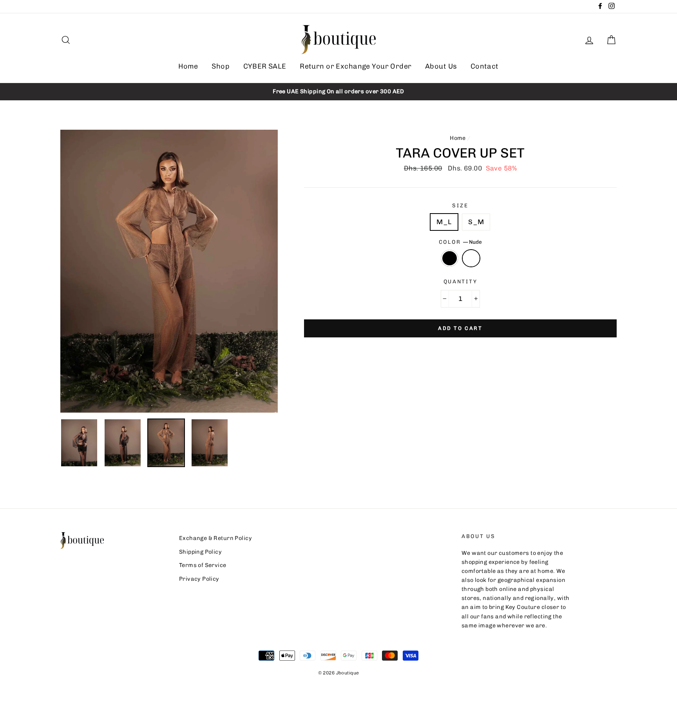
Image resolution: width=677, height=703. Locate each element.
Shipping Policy (200, 551)
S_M (476, 222)
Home (188, 66)
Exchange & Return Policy (215, 538)
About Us (441, 66)
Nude (471, 258)
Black (449, 258)
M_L (443, 222)
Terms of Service (202, 565)
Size (460, 205)
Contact (485, 66)
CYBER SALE (264, 66)
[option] (338, 91)
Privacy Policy (199, 578)
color (460, 242)
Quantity (460, 281)
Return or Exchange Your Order (355, 66)
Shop (221, 66)
